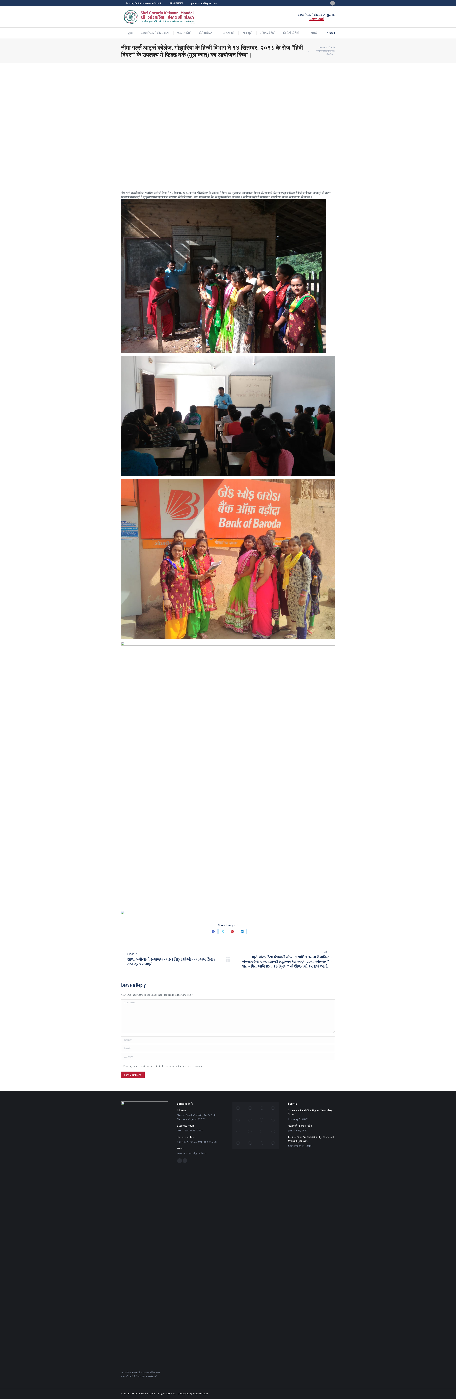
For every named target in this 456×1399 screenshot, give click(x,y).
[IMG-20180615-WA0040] (238, 1143)
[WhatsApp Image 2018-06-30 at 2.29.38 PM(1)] (273, 1131)
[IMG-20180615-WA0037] (273, 1108)
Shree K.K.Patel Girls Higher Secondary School (310, 1112)
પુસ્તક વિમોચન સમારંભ (300, 1125)
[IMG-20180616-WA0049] (262, 1108)
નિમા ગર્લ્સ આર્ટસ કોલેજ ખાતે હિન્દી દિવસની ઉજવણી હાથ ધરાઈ (311, 1139)
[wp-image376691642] (250, 1108)
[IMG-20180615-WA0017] (238, 1108)
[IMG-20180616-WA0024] (250, 1131)
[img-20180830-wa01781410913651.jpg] (238, 1131)
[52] (250, 1143)
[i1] (250, 1120)
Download (316, 18)
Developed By (185, 1393)
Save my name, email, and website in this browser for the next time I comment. (163, 1066)
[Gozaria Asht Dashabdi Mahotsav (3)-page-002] (238, 1120)
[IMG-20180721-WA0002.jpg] (273, 1120)
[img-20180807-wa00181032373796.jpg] (262, 1120)
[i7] (262, 1131)
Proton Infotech (200, 1393)
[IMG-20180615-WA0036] (273, 1143)
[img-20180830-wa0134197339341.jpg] (262, 1143)
